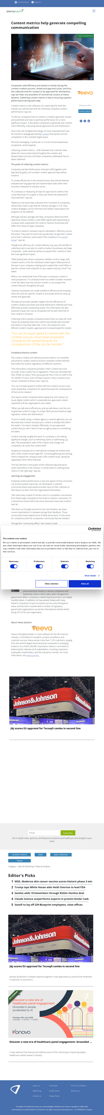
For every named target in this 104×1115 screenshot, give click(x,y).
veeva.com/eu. (32, 655)
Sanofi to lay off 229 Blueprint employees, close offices (49, 904)
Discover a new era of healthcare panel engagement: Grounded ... (51, 1041)
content (45, 134)
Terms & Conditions (79, 1085)
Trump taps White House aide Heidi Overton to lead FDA (50, 887)
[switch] (39, 566)
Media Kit (37, 2)
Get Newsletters (23, 2)
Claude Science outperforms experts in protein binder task (52, 899)
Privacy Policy (54, 1096)
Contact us (37, 1096)
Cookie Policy (54, 1091)
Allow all (85, 584)
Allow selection (51, 584)
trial (66, 439)
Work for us (75, 1091)
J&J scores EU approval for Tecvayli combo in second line (46, 728)
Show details (90, 576)
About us (36, 1085)
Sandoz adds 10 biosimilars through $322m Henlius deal (49, 893)
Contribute (53, 1085)
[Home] (16, 11)
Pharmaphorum (15, 1089)
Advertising (37, 1091)
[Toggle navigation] (94, 10)
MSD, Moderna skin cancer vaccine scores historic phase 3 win (53, 881)
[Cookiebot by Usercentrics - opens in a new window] (90, 529)
